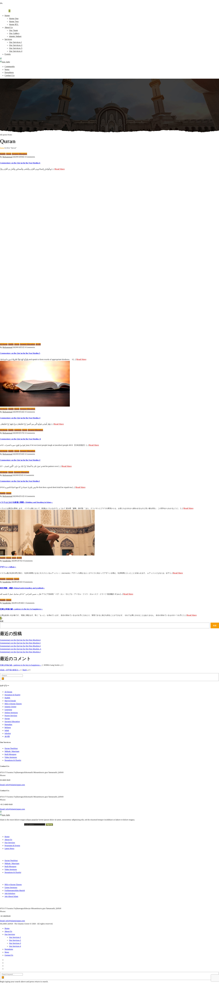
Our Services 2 (15, 45)
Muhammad (7, 157)
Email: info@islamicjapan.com (12, 785)
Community (10, 66)
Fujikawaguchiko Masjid (15, 890)
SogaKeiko (7, 561)
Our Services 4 (15, 51)
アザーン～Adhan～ (8, 567)
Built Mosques (10, 754)
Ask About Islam (11, 896)
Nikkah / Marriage (12, 751)
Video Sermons (11, 757)
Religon (8, 727)
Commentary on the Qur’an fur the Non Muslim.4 (20, 418)
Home (7, 15)
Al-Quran (4, 344)
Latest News (9, 848)
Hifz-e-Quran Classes (13, 704)
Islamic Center (10, 706)
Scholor (8, 733)
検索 (1, 621)
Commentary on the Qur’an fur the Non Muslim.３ (20, 439)
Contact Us (9, 75)
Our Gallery (14, 33)
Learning (18, 430)
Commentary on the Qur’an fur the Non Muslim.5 (20, 353)
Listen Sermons (11, 887)
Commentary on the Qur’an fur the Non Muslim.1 (20, 481)
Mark (24, 670)
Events (8, 54)
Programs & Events (12, 845)
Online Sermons (11, 712)
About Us (9, 27)
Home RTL (13, 24)
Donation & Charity (12, 695)
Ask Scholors (10, 893)
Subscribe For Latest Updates (12, 824)
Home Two (14, 21)
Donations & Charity (13, 760)
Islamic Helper (15, 36)
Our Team (13, 30)
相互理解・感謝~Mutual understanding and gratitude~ (22, 588)
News (7, 69)
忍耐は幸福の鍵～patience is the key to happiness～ (21, 609)
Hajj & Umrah (10, 701)
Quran (8, 154)
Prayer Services (11, 715)
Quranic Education (19, 154)
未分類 (38, 344)
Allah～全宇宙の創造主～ (10, 670)
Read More (60, 169)
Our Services (10, 842)
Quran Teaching (11, 748)
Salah (14, 558)
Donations (9, 72)
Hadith (3, 154)
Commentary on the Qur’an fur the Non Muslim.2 (20, 460)
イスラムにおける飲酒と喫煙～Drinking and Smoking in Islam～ (26, 502)
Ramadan (8, 724)
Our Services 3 (15, 48)
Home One (13, 18)
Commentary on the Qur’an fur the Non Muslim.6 (20, 163)
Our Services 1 (15, 42)
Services (8, 39)
